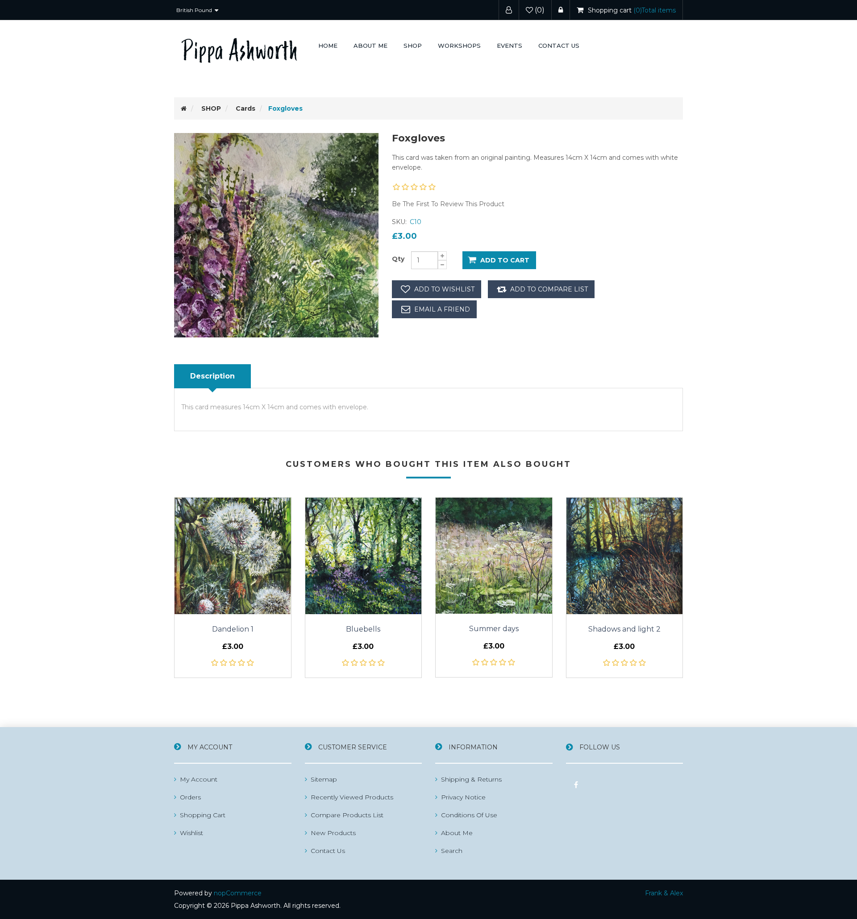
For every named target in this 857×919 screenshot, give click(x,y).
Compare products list (347, 815)
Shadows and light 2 (624, 629)
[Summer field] (494, 556)
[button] (412, 45)
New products (333, 833)
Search (451, 851)
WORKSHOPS (459, 45)
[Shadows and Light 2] (624, 556)
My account (198, 779)
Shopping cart (202, 815)
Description (212, 376)
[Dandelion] (233, 556)
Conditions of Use (469, 815)
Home (327, 45)
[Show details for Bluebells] (363, 556)
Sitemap (324, 779)
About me (370, 45)
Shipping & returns (471, 779)
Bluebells (363, 629)
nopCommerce (238, 893)
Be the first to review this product (448, 204)
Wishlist (191, 833)
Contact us (558, 45)
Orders (190, 797)
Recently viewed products (352, 797)
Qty (398, 259)
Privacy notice (463, 797)
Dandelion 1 (233, 629)
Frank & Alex (664, 893)
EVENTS (509, 45)
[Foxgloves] (276, 234)
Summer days (494, 629)
